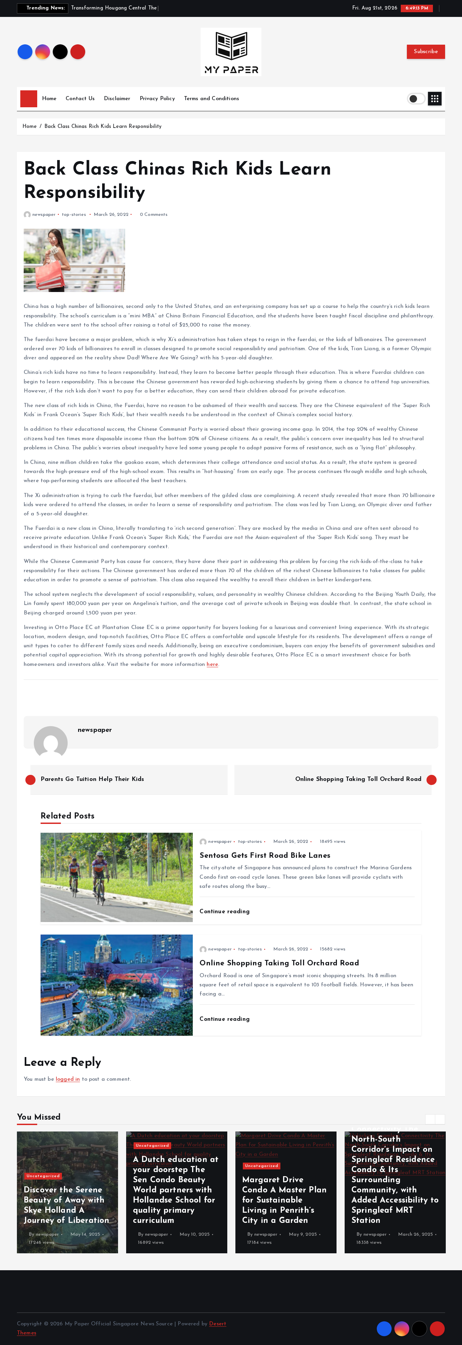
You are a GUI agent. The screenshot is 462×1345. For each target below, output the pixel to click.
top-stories (74, 214)
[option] (67, 1192)
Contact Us (80, 99)
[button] (430, 1119)
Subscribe (426, 51)
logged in (68, 1079)
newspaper (43, 214)
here (212, 664)
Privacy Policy (157, 99)
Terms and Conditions (211, 99)
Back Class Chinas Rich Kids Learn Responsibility (103, 126)
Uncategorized (43, 1146)
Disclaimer (117, 99)
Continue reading (226, 912)
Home (49, 99)
